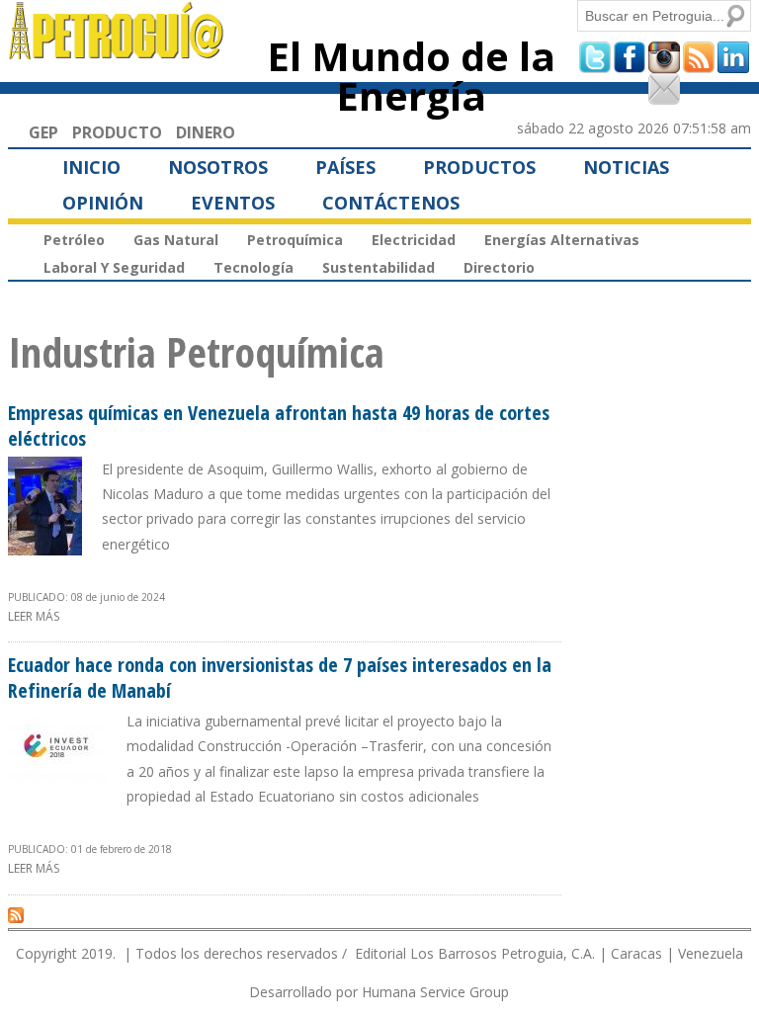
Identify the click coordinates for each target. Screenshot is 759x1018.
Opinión (102, 202)
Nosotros (218, 167)
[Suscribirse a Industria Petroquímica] (16, 914)
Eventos (233, 202)
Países (345, 167)
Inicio (91, 167)
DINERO (205, 132)
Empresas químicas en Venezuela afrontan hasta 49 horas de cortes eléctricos (278, 425)
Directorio (499, 267)
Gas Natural (175, 239)
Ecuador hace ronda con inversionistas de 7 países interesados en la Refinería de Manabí (279, 677)
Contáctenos (391, 202)
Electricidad (414, 239)
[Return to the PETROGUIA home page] (117, 50)
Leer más (33, 616)
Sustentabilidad (378, 267)
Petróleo (74, 239)
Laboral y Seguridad (114, 267)
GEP (43, 132)
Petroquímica (295, 239)
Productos (479, 167)
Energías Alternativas (561, 239)
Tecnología (253, 267)
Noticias (626, 167)
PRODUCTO (117, 132)
